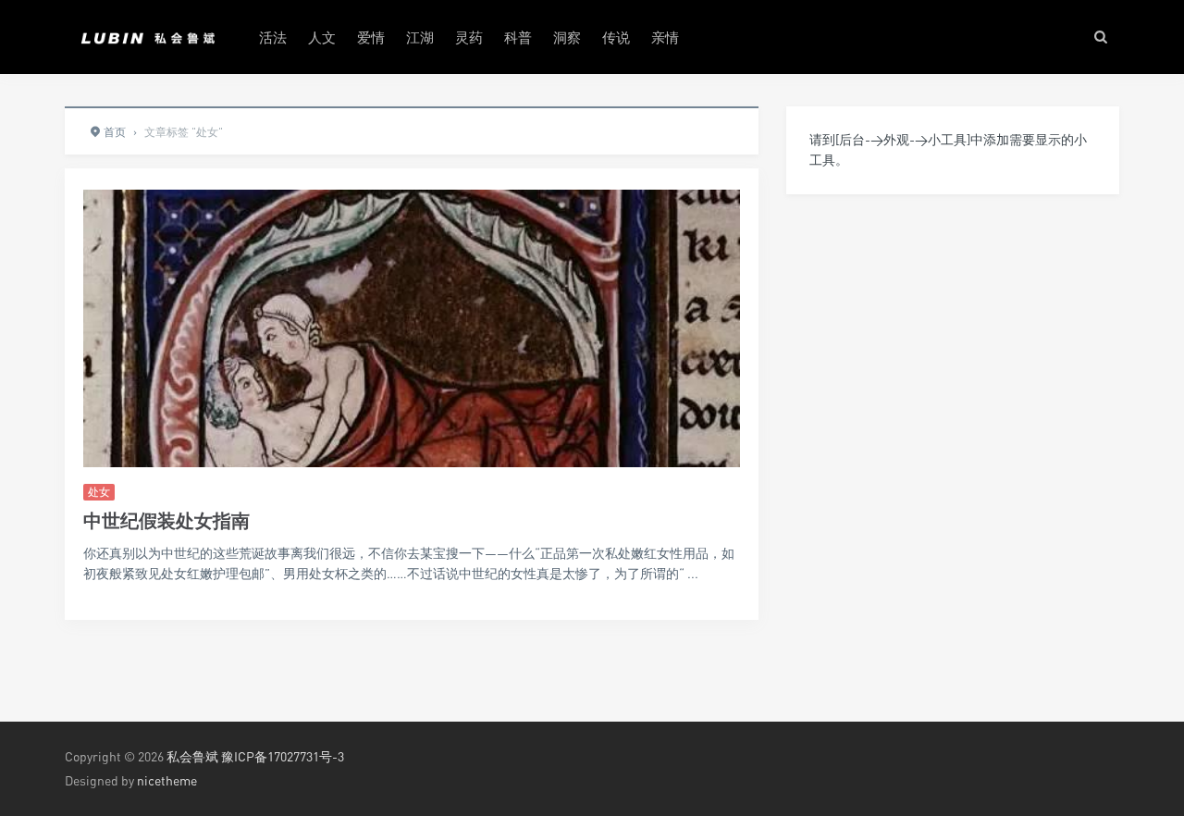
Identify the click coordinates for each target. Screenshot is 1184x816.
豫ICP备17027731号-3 (282, 756)
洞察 (567, 37)
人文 (322, 37)
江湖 (420, 37)
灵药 (469, 37)
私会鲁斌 (192, 756)
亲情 (665, 37)
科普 (518, 37)
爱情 (371, 37)
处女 (99, 492)
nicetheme (167, 780)
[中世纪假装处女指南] (411, 402)
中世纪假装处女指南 (166, 520)
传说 (616, 37)
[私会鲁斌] (148, 37)
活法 (273, 37)
